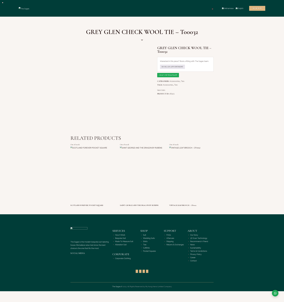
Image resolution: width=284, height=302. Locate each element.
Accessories (175, 81)
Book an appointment (172, 67)
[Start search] (217, 8)
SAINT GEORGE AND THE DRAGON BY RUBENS (139, 205)
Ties (182, 81)
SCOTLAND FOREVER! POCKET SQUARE (86, 205)
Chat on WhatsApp (168, 75)
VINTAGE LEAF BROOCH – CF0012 (182, 205)
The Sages (116, 287)
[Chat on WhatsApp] (275, 293)
